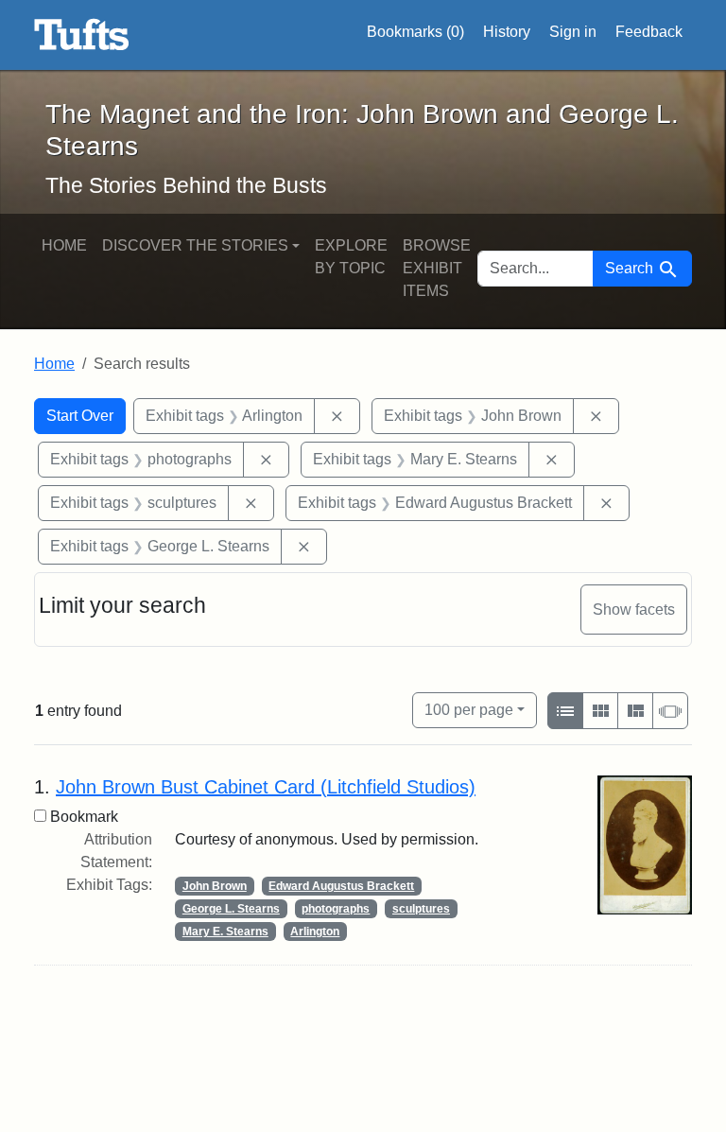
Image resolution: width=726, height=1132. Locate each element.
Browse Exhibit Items (437, 268)
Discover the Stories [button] (195, 245)
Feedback (649, 32)
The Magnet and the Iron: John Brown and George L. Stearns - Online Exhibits (82, 35)
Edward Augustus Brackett (341, 886)
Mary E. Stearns (225, 931)
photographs (336, 908)
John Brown (214, 886)
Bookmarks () (415, 32)
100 (468, 709)
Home (64, 245)
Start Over (79, 416)
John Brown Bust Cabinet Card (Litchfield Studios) (265, 786)
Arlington (314, 931)
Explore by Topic (351, 256)
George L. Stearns (231, 908)
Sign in (572, 32)
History (506, 32)
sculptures (421, 908)
